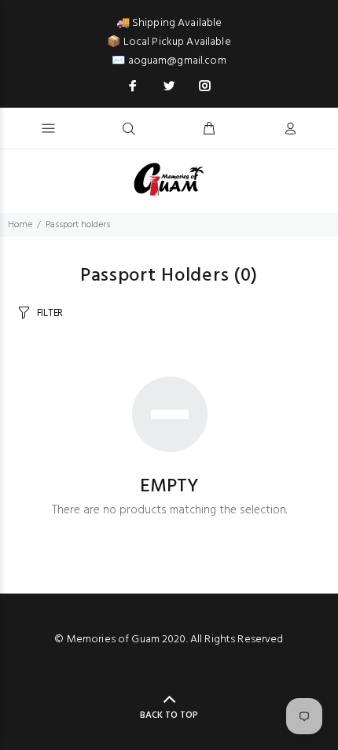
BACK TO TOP (169, 715)
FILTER (50, 313)
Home (20, 225)
